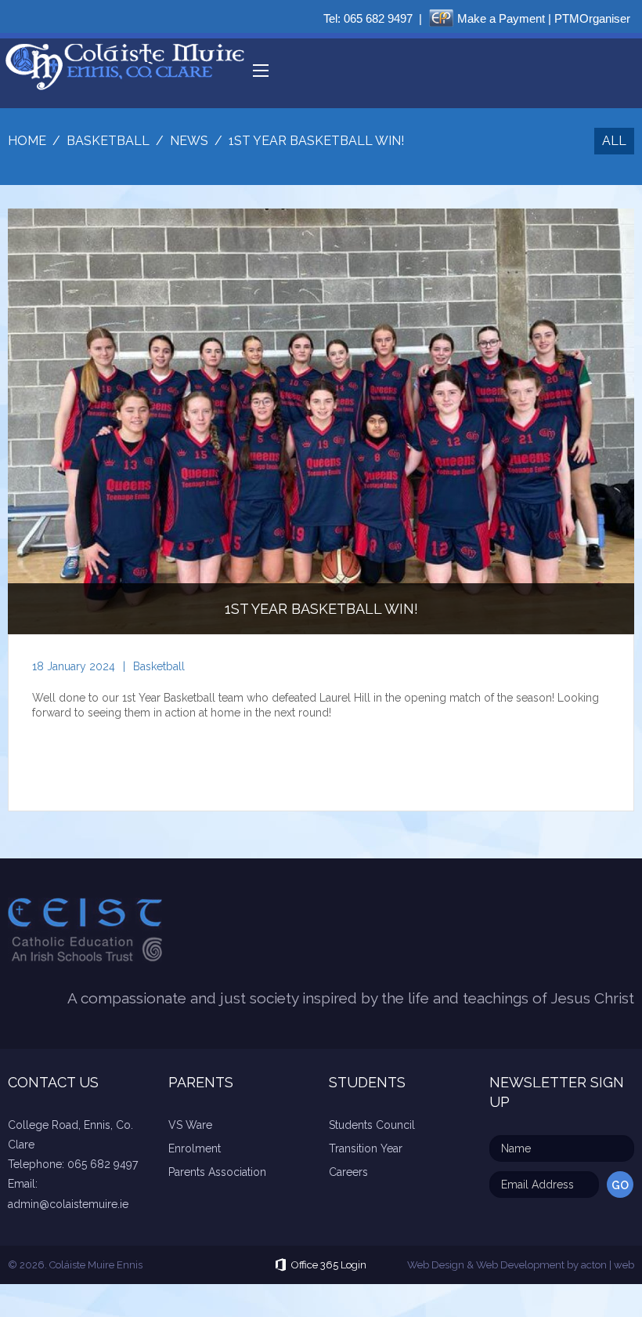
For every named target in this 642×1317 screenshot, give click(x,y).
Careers (348, 1172)
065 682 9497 (378, 18)
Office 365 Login (328, 1265)
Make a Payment (501, 18)
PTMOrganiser (592, 18)
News (189, 140)
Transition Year (365, 1148)
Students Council (372, 1125)
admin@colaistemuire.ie (68, 1204)
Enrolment (194, 1148)
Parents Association (217, 1172)
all (614, 140)
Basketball (159, 666)
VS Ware (190, 1125)
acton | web (607, 1265)
